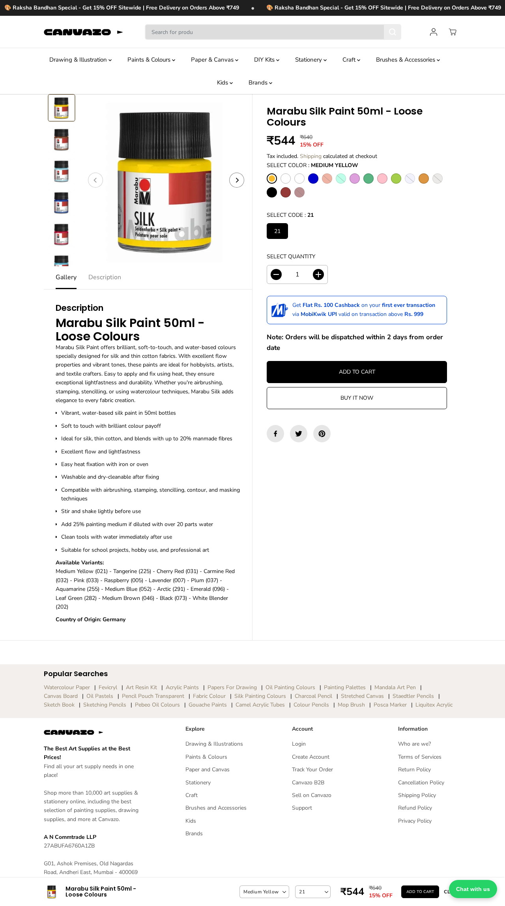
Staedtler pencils (413, 696)
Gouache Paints (208, 705)
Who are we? (414, 744)
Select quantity (291, 256)
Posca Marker (390, 705)
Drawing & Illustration (78, 60)
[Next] (236, 180)
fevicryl (108, 687)
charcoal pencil (313, 696)
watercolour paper (67, 687)
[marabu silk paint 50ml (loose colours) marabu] (166, 180)
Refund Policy (415, 808)
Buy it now (356, 398)
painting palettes (345, 687)
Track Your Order (312, 769)
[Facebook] (275, 433)
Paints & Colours (149, 60)
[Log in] (433, 32)
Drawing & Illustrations (214, 744)
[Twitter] (298, 433)
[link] (93, 732)
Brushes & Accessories (406, 60)
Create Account (310, 757)
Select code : (290, 215)
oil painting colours (290, 687)
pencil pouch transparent (153, 696)
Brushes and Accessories (216, 808)
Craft (349, 60)
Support (302, 808)
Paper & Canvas (213, 60)
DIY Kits (265, 60)
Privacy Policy (415, 821)
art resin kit (141, 687)
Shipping (311, 156)
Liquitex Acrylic (434, 705)
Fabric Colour (209, 696)
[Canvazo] (83, 32)
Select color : (312, 165)
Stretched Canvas (362, 696)
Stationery (309, 60)
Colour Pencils (311, 705)
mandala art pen (395, 687)
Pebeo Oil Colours (157, 705)
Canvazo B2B (308, 782)
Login (299, 744)
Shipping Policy (417, 795)
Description (104, 277)
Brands (259, 82)
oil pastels (99, 696)
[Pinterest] (322, 433)
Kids (223, 82)
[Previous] (95, 180)
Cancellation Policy (421, 782)
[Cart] (452, 32)
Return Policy (414, 769)
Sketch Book (59, 705)
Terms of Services (419, 757)
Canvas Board (61, 696)
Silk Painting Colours (260, 696)
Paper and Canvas (207, 769)
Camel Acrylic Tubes (260, 705)
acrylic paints (182, 687)
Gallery (66, 277)
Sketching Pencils (104, 705)
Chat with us (473, 889)
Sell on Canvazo (311, 795)
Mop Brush (351, 705)
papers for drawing (232, 687)
